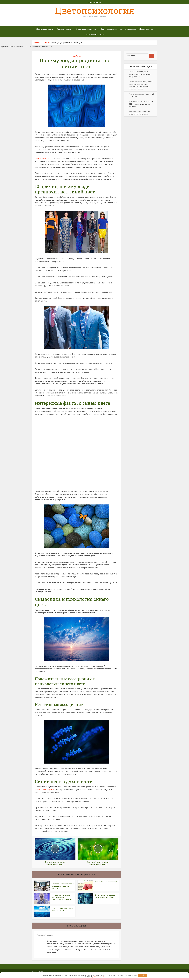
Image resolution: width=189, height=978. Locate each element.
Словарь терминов (94, 2)
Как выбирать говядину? (106, 882)
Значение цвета (64, 29)
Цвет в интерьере (128, 29)
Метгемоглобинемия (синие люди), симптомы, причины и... (63, 897)
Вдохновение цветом (86, 29)
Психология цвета (44, 29)
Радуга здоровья (109, 29)
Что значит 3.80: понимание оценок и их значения (141, 104)
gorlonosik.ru (98, 976)
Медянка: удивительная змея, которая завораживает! (139, 74)
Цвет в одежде (146, 29)
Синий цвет (46, 43)
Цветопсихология (94, 10)
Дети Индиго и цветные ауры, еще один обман (105, 896)
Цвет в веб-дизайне (95, 34)
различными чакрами (44, 789)
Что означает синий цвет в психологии (63, 909)
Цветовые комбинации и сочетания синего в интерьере (63, 886)
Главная (37, 43)
